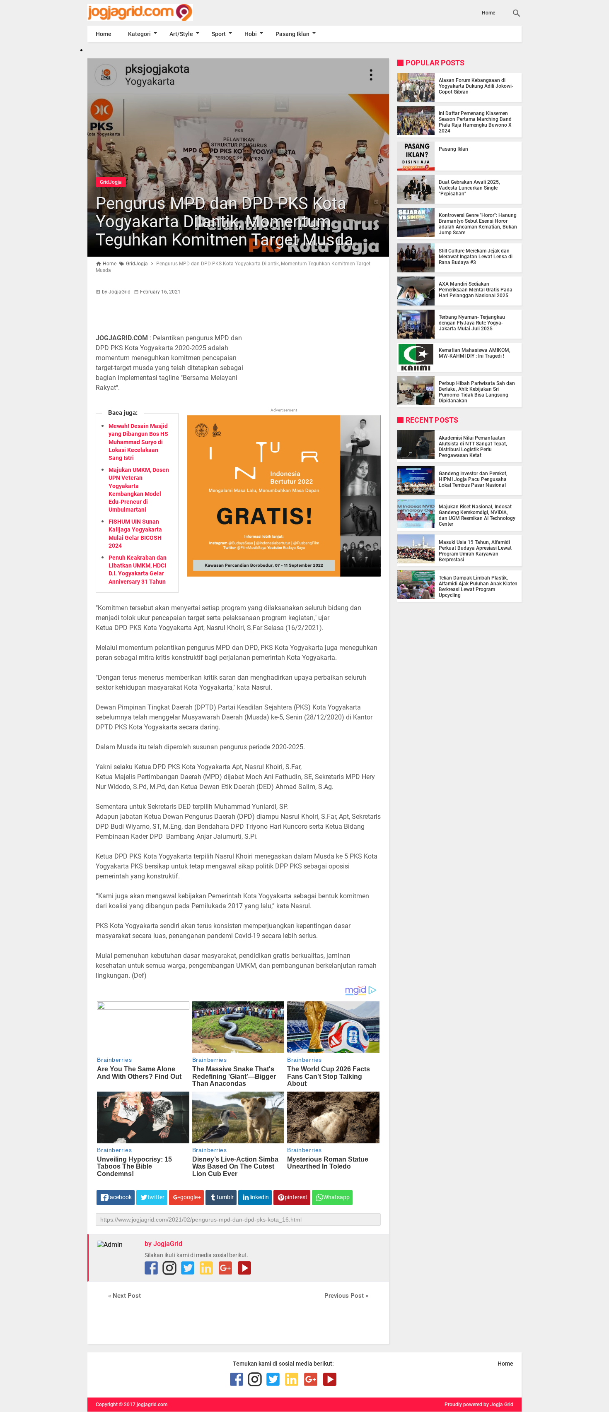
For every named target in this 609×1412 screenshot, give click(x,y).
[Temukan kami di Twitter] (187, 1268)
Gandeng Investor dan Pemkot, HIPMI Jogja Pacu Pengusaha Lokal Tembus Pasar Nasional (473, 479)
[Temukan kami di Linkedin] (206, 1268)
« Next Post (124, 1295)
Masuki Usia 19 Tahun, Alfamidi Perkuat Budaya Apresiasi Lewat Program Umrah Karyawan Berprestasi (475, 550)
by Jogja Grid (498, 1404)
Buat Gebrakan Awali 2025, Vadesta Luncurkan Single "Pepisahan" (469, 188)
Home (488, 13)
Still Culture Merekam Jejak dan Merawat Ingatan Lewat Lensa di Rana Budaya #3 (475, 256)
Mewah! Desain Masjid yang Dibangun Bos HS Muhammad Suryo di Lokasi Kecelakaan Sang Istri (138, 442)
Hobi (250, 34)
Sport (219, 34)
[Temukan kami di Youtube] (244, 1268)
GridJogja (111, 182)
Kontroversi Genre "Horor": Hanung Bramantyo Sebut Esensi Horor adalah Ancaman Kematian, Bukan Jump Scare (478, 224)
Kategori (139, 34)
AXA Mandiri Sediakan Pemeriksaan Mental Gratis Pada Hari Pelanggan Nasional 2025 (475, 289)
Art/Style (181, 34)
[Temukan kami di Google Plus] (225, 1268)
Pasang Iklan (292, 34)
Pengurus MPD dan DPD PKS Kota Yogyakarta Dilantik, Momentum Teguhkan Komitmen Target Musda (224, 222)
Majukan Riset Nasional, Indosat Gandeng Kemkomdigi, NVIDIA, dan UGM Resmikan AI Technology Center (477, 515)
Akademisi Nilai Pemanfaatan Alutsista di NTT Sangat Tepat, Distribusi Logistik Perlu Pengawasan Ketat (473, 446)
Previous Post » (346, 1295)
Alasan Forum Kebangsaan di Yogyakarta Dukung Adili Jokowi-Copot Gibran (476, 86)
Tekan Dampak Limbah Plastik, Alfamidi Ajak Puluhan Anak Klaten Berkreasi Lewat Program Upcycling (478, 586)
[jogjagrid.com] (152, 12)
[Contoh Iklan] (284, 574)
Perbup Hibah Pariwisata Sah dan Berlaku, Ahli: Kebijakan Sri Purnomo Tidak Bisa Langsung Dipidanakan (477, 392)
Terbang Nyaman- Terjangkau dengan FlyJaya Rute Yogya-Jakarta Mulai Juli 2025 (472, 323)
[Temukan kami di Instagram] (169, 1268)
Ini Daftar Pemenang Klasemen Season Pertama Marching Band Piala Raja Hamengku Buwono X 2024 (475, 122)
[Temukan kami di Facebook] (151, 1268)
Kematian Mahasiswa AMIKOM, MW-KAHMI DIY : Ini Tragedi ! (474, 353)
